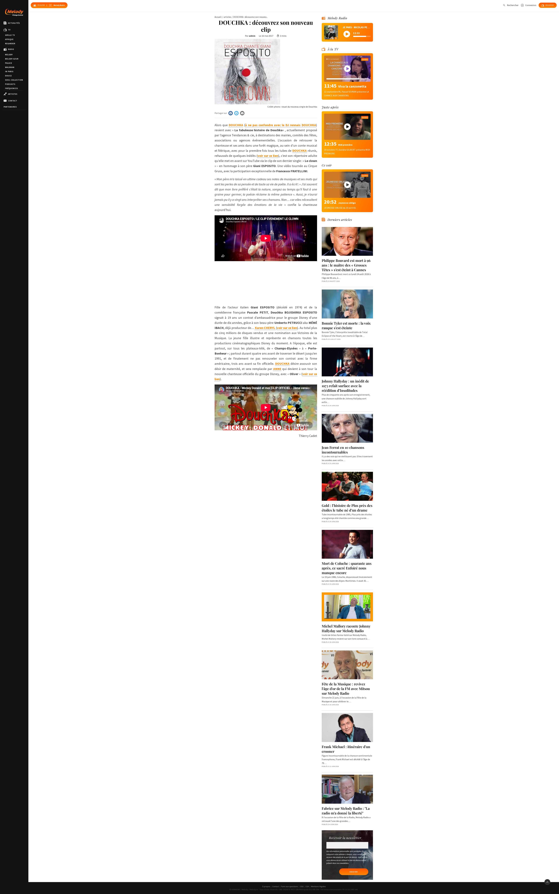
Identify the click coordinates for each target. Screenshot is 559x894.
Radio (11, 49)
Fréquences (11, 88)
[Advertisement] (266, 281)
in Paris (9, 71)
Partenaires (10, 107)
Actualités (14, 23)
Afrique (9, 39)
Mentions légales (318, 886)
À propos (266, 886)
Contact (12, 101)
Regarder (10, 43)
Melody (9, 54)
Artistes (12, 94)
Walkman (9, 67)
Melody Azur (11, 59)
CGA (307, 886)
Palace (8, 63)
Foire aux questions (289, 886)
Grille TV (10, 35)
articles (227, 16)
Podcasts (10, 84)
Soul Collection (14, 80)
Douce (8, 75)
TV (9, 30)
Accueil (218, 16)
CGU (302, 886)
